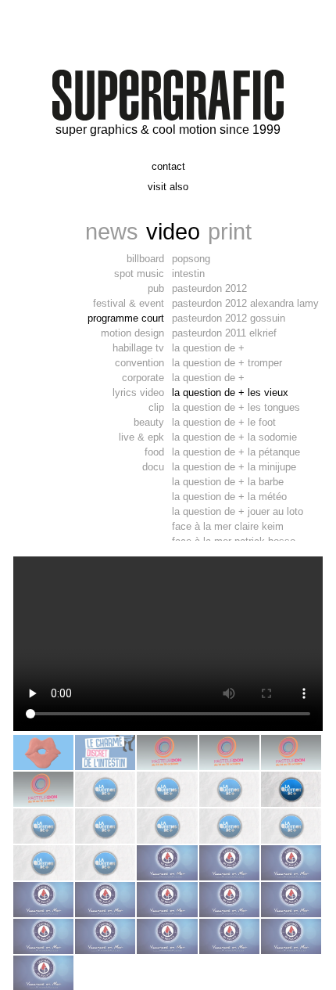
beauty (149, 422)
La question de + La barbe (228, 482)
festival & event (128, 303)
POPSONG (191, 259)
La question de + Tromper (227, 363)
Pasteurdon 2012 (209, 288)
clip (156, 407)
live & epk (141, 437)
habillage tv (138, 348)
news (111, 231)
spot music (139, 273)
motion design (132, 333)
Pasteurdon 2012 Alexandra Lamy (245, 303)
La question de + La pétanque (236, 452)
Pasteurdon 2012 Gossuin (228, 318)
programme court (126, 318)
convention (139, 363)
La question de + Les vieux (230, 392)
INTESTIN (188, 273)
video (173, 231)
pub (156, 288)
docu (153, 467)
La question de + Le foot (224, 422)
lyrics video (138, 392)
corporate (143, 377)
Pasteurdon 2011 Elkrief (224, 333)
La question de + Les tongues (236, 407)
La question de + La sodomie (234, 437)
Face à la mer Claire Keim (228, 526)
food (154, 452)
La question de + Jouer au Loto (237, 511)
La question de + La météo (229, 496)
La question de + (208, 348)
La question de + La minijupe (234, 467)
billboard (145, 259)
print (230, 231)
